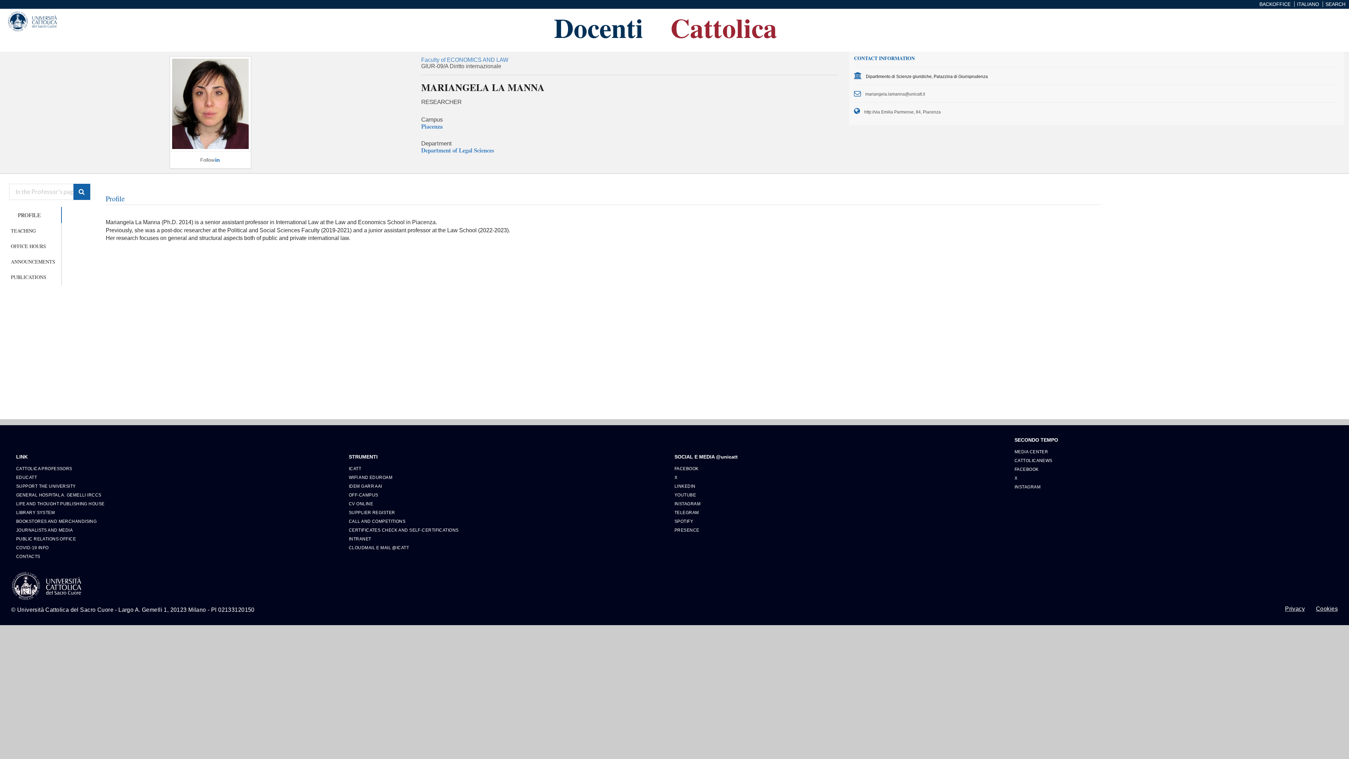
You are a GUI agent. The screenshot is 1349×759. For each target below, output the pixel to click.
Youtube (685, 495)
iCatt (355, 468)
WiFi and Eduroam (370, 477)
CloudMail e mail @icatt (379, 547)
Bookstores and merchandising (56, 521)
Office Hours (28, 246)
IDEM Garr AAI (365, 486)
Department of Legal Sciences (457, 150)
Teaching (23, 230)
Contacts (28, 556)
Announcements (33, 261)
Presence (686, 530)
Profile (29, 215)
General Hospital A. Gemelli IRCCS (59, 495)
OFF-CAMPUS (363, 495)
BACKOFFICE (1275, 4)
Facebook (686, 468)
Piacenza (432, 126)
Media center (1031, 451)
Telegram (686, 512)
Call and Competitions (377, 521)
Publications (28, 277)
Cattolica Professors (44, 468)
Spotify (683, 521)
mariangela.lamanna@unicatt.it (895, 94)
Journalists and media (44, 530)
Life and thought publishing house (60, 503)
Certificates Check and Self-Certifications (403, 530)
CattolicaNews (1034, 460)
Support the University (46, 486)
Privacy (1295, 609)
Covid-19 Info (32, 547)
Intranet (360, 539)
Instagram (687, 503)
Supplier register (372, 512)
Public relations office (46, 539)
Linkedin (685, 486)
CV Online (361, 503)
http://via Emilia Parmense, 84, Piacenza (902, 112)
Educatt (26, 477)
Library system (35, 512)
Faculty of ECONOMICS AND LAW (464, 60)
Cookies (1327, 609)
